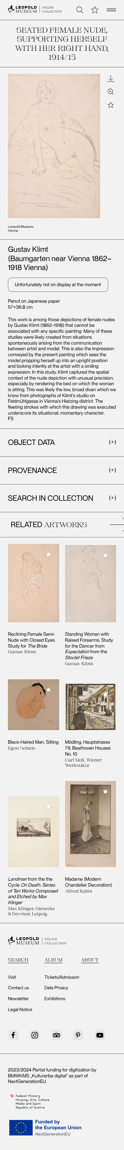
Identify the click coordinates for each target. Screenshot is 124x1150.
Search (18, 960)
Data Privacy (56, 988)
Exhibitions (54, 998)
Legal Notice (20, 1009)
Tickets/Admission (61, 977)
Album (53, 960)
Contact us (18, 988)
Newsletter (18, 998)
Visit (12, 977)
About (90, 960)
